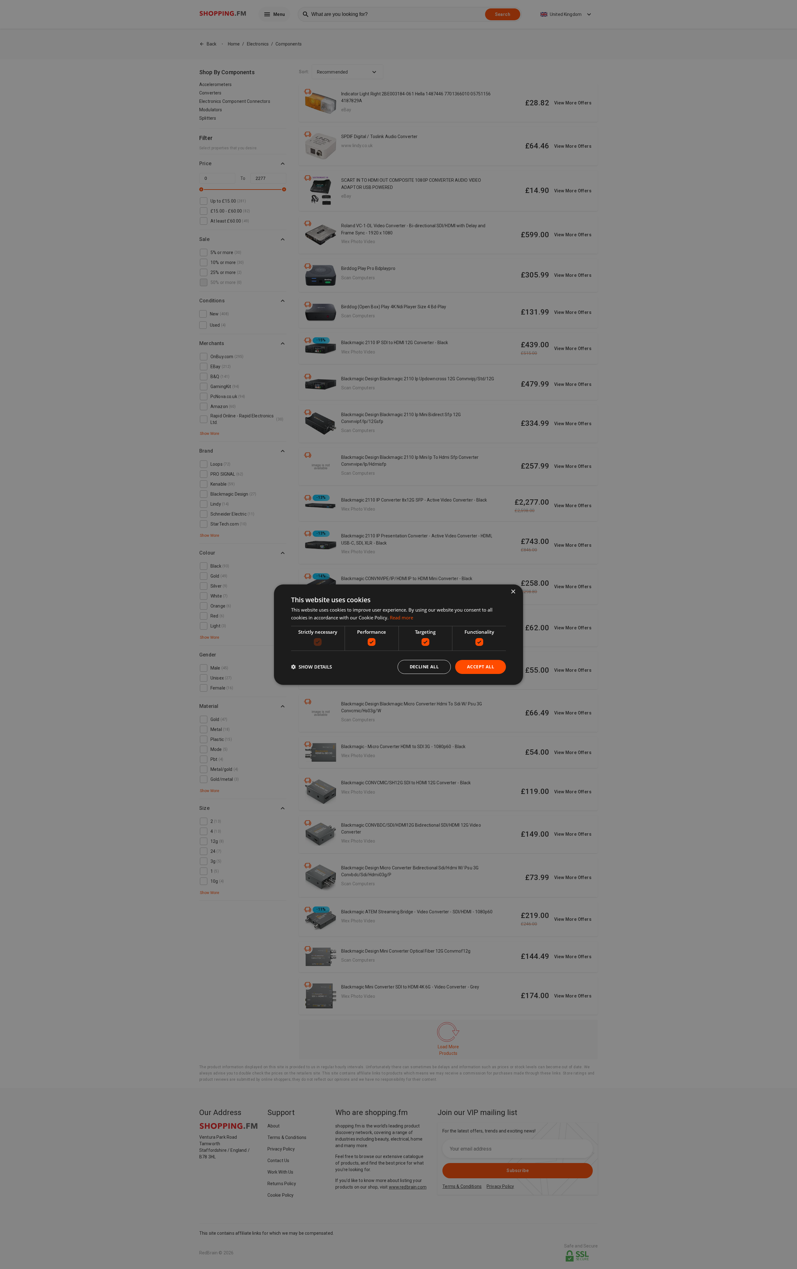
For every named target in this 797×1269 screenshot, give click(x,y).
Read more (401, 617)
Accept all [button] (480, 667)
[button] (311, 667)
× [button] (513, 591)
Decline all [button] (424, 667)
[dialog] (398, 634)
